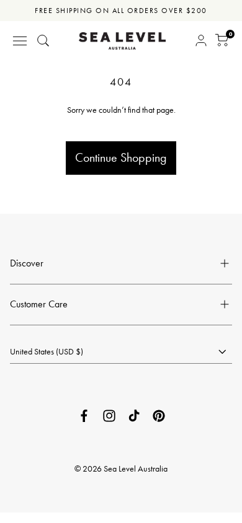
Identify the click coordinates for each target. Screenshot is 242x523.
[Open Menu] (20, 41)
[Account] (201, 41)
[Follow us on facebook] (84, 415)
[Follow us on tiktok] (134, 415)
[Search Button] (43, 41)
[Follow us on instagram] (109, 415)
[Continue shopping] (121, 125)
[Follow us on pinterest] (158, 415)
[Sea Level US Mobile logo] (122, 41)
